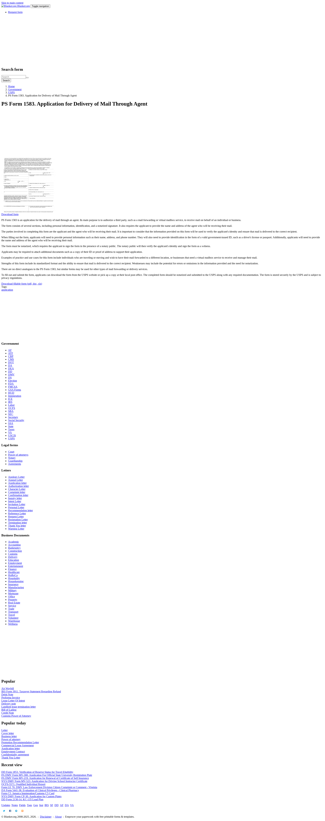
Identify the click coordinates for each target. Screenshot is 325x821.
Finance (12, 569)
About (58, 816)
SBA (11, 411)
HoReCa (13, 575)
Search (6, 80)
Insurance (13, 584)
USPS (11, 92)
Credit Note (7, 712)
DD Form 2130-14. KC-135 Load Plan (22, 799)
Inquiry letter (15, 498)
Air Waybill (7, 688)
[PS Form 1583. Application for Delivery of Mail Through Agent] (28, 211)
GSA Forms (14, 389)
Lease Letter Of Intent (13, 700)
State (10, 426)
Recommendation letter (20, 510)
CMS (11, 359)
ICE (10, 398)
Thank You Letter (10, 757)
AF (10, 350)
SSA (10, 423)
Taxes (11, 429)
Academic (13, 541)
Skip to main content (12, 2)
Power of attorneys (18, 454)
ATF (10, 353)
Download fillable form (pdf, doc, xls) (21, 283)
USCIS (12, 435)
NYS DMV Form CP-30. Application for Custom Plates (31, 796)
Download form (9, 214)
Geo (35, 805)
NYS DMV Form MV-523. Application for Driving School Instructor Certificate (44, 781)
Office (11, 596)
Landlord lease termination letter (18, 706)
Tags (29, 805)
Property (12, 599)
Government (14, 89)
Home (11, 86)
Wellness (13, 624)
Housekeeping (16, 581)
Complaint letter (16, 492)
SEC (10, 414)
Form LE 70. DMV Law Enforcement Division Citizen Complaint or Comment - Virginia (49, 787)
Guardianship (15, 460)
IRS (10, 402)
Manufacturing (16, 587)
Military (12, 590)
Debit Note (7, 694)
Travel (11, 614)
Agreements (14, 463)
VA (10, 432)
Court (11, 451)
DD (10, 371)
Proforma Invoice (10, 697)
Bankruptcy (14, 547)
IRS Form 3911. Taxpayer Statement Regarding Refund (31, 691)
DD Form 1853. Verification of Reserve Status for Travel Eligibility (37, 772)
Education (13, 560)
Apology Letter (16, 476)
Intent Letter (14, 501)
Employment (15, 563)
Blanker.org (23, 6)
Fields (22, 805)
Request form (15, 12)
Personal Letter (16, 507)
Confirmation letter (18, 495)
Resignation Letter (18, 519)
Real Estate (14, 602)
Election (12, 380)
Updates (5, 805)
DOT (11, 362)
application (7, 289)
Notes (15, 805)
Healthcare (14, 572)
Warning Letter (16, 528)
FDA (11, 383)
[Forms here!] (9, 6)
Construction (15, 550)
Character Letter (16, 489)
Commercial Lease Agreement (17, 745)
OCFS (11, 408)
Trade (11, 608)
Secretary (13, 417)
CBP (10, 356)
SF (51, 805)
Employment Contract (13, 751)
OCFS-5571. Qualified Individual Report (23, 784)
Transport (13, 611)
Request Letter (16, 516)
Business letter (9, 736)
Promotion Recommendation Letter (20, 742)
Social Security (16, 420)
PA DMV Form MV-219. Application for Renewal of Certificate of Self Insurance (45, 778)
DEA (11, 368)
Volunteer (13, 617)
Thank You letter (17, 525)
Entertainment (15, 566)
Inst (41, 805)
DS (10, 377)
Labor (11, 405)
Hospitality (14, 578)
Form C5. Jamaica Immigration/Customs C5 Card (27, 793)
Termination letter (17, 522)
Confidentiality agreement (15, 754)
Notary (12, 457)
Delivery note (8, 703)
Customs (12, 553)
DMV (11, 374)
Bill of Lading (8, 709)
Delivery (12, 557)
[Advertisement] (102, 40)
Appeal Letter (15, 480)
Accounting (14, 544)
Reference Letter (17, 513)
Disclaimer (45, 816)
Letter (4, 730)
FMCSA (12, 386)
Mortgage (13, 593)
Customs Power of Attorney (16, 715)
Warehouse (14, 620)
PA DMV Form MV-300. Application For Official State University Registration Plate (46, 775)
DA (10, 365)
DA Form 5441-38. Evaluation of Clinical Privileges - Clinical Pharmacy (40, 790)
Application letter (17, 483)
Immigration (14, 395)
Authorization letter (18, 486)
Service (12, 605)
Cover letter (7, 733)
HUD (11, 392)
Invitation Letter (16, 504)
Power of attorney (10, 739)
